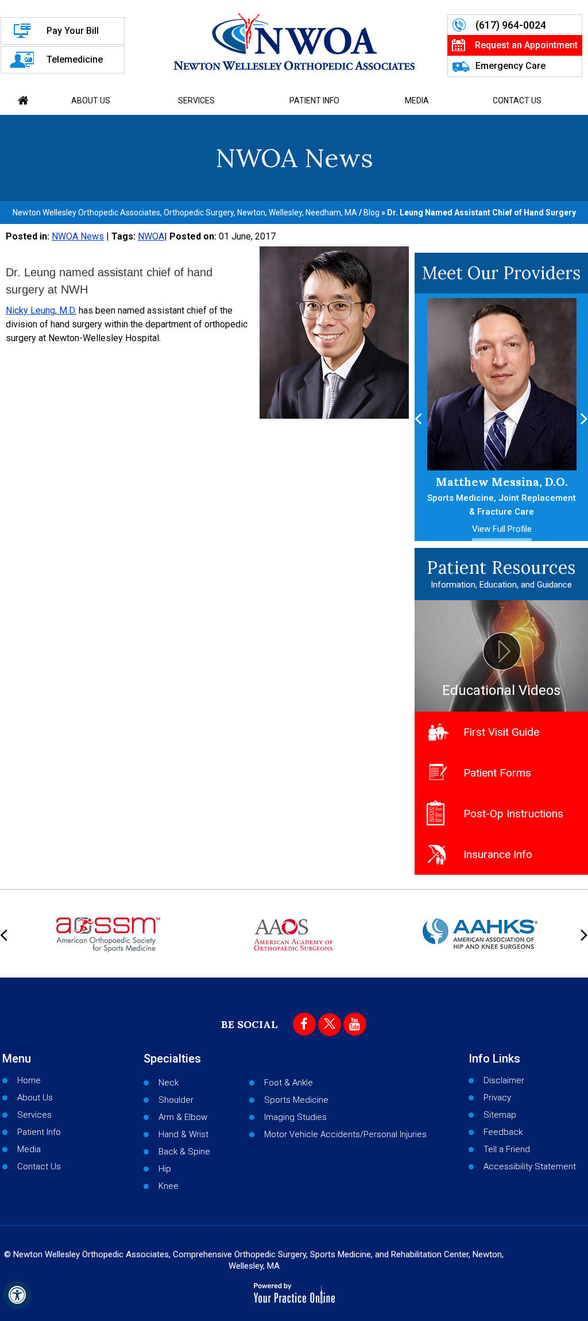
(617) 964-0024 (510, 25)
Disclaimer (503, 1080)
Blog (371, 212)
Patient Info (314, 100)
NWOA (151, 236)
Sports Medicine (296, 1100)
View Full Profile (469, 529)
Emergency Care (510, 65)
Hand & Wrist (183, 1134)
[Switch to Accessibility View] (17, 1295)
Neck (168, 1082)
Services (196, 100)
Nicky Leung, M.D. (41, 310)
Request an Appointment (526, 45)
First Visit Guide (501, 732)
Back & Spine (184, 1151)
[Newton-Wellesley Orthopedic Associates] (294, 41)
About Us (90, 100)
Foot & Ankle (288, 1082)
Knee (168, 1186)
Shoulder (176, 1100)
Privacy (497, 1097)
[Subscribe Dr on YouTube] (354, 1024)
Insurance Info (497, 854)
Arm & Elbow (182, 1117)
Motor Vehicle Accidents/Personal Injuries (345, 1134)
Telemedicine (75, 59)
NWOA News (78, 236)
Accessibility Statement (529, 1166)
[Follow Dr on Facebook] (304, 1024)
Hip (164, 1169)
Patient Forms (497, 772)
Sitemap (499, 1115)
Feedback (503, 1132)
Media (417, 100)
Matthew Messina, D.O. (469, 495)
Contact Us (517, 100)
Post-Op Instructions (513, 813)
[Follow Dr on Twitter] (329, 1024)
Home (23, 100)
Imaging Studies (295, 1117)
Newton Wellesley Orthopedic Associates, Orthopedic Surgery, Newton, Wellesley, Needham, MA (185, 212)
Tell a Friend (506, 1149)
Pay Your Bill (73, 30)
